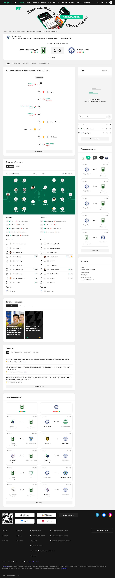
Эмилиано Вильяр (61, 225)
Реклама (18, 535)
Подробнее (64, 568)
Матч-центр (16, 31)
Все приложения (67, 515)
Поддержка (19, 541)
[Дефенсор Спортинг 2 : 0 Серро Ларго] (77, 52)
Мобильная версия (102, 530)
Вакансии (19, 530)
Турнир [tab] (33, 63)
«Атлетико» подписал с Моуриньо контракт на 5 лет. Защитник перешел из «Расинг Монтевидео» (37, 359)
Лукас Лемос (23, 232)
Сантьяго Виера (56, 228)
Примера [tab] (35, 352)
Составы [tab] (25, 63)
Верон (31, 115)
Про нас (4, 530)
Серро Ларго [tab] (27, 352)
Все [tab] (8, 352)
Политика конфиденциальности (59, 535)
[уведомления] (102, 2)
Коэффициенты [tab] (44, 63)
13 (8, 372)
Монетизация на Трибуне (37, 535)
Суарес (30, 83)
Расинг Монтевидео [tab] (16, 352)
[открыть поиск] (98, 2)
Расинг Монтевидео (28, 49)
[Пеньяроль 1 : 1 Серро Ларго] (82, 52)
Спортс (6, 31)
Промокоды (33, 556)
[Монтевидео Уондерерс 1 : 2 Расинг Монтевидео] (31, 52)
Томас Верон (25, 228)
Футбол (10, 31)
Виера (47, 145)
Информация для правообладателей (60, 541)
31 (8, 362)
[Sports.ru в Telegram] (98, 515)
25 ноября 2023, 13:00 (54, 44)
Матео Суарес (15, 235)
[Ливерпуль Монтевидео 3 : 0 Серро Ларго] (80, 52)
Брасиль (53, 92)
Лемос (31, 108)
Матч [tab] (8, 63)
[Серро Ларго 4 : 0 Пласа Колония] (83, 52)
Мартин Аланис (49, 232)
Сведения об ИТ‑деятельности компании (42, 551)
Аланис (48, 98)
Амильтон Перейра (61, 221)
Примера (22, 31)
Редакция (5, 535)
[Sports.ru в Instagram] (111, 515)
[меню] (15, 2)
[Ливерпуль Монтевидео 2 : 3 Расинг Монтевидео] (37, 52)
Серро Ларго (83, 49)
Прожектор (33, 541)
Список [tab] (18, 166)
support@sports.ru (34, 562)
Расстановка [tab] (10, 166)
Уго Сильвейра (49, 225)
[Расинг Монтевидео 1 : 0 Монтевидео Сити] (35, 52)
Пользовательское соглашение (59, 530)
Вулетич (30, 113)
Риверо (53, 57)
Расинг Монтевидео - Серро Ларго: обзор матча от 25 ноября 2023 (41, 31)
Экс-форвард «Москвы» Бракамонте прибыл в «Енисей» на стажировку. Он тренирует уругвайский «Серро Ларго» (38, 368)
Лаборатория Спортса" (36, 546)
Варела (30, 85)
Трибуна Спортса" (35, 530)
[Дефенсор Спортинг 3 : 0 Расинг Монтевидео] (34, 52)
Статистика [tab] (16, 63)
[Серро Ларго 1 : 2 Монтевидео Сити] (79, 52)
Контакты (5, 541)
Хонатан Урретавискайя (23, 221)
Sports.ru (6, 566)
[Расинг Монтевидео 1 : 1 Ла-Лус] (32, 52)
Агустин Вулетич (15, 228)
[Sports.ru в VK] (104, 515)
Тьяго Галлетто (49, 221)
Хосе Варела (25, 235)
